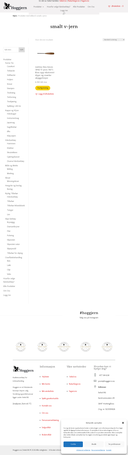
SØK (21, 50)
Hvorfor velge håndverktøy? (58, 7)
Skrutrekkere (12, 152)
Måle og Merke (11, 165)
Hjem (15, 16)
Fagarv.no (73, 391)
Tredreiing (11, 93)
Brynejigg (11, 222)
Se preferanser (114, 444)
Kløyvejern (11, 136)
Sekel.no (72, 377)
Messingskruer (13, 181)
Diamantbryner (13, 226)
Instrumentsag (13, 118)
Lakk (9, 265)
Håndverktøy (10, 140)
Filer (8, 231)
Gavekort (11, 66)
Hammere (11, 143)
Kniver (9, 84)
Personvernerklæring (98, 450)
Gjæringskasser (13, 157)
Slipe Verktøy (10, 219)
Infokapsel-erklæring (83, 450)
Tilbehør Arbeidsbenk (16, 205)
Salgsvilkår (46, 427)
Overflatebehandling (13, 257)
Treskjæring (11, 101)
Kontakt (108, 450)
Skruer (7, 178)
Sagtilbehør (12, 127)
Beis (8, 261)
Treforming (11, 97)
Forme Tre (9, 63)
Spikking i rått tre (14, 106)
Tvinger (10, 210)
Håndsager (11, 114)
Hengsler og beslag (13, 185)
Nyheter (45, 377)
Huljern (10, 79)
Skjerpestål (11, 249)
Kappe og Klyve (12, 110)
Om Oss (91, 7)
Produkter (38, 7)
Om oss (45, 413)
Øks (8, 131)
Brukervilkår (46, 435)
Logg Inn (64, 11)
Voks (9, 274)
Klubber (10, 148)
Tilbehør (10, 201)
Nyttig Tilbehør (11, 193)
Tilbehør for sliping (15, 253)
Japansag (11, 122)
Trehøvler (11, 71)
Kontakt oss (47, 406)
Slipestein (11, 240)
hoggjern (89, 313)
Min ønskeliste (48, 391)
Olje (8, 270)
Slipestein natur (13, 244)
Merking (10, 173)
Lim (8, 214)
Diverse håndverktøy (15, 161)
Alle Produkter (79, 7)
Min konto (46, 384)
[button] (123, 423)
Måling (10, 169)
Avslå (94, 444)
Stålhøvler (11, 75)
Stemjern (10, 88)
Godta (73, 444)
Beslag (10, 189)
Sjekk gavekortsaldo (50, 398)
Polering (10, 235)
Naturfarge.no (74, 384)
